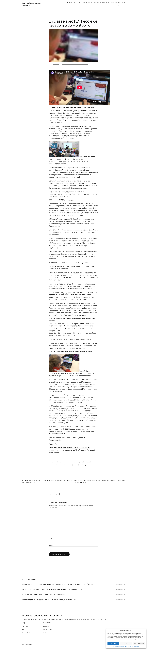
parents (76, 465)
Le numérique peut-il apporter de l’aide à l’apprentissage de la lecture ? (49, 599)
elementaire (66, 462)
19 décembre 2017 (120, 599)
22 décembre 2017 (120, 584)
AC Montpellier (53, 462)
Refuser (126, 643)
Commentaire (52, 511)
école (60, 462)
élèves (73, 462)
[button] (144, 630)
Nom (50, 531)
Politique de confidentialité (133, 646)
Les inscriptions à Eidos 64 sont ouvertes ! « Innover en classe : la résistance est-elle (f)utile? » (58, 584)
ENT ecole (87, 462)
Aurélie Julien (56, 64)
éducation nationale (76, 64)
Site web (51, 545)
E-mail (51, 538)
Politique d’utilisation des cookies (120, 646)
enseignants (80, 462)
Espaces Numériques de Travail (57, 465)
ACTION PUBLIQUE (66, 64)
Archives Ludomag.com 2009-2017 (42, 615)
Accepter (113, 643)
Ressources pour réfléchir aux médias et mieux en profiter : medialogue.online (52, 589)
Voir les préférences (139, 643)
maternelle (69, 465)
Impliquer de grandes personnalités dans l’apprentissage (44, 594)
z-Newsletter (84, 64)
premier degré (83, 465)
